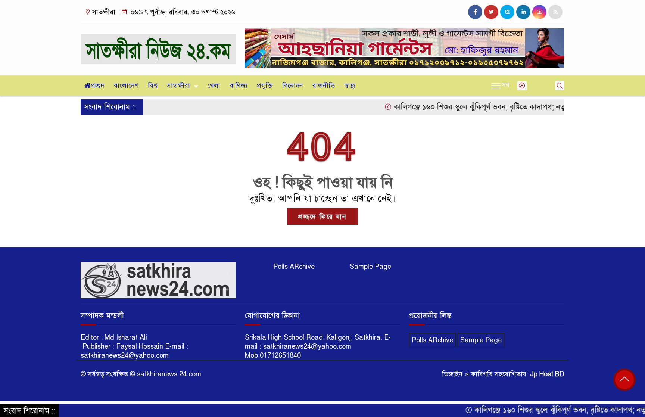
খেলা (214, 85)
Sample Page (370, 266)
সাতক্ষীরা (178, 85)
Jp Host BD (547, 374)
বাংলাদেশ (126, 85)
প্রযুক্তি (265, 85)
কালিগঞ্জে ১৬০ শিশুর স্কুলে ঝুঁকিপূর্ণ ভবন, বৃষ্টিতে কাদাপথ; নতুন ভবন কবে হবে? (492, 107)
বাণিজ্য (238, 85)
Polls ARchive (294, 266)
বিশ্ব (153, 85)
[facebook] (475, 12)
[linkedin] (523, 12)
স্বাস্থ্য (350, 85)
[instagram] (507, 12)
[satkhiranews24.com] (158, 45)
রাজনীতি (323, 85)
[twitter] (491, 12)
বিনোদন (292, 85)
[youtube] (539, 12)
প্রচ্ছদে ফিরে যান (322, 216)
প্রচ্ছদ (98, 85)
